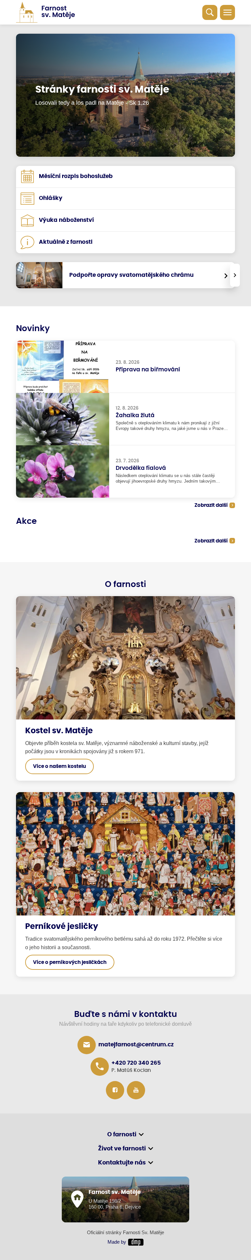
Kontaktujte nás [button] (122, 1163)
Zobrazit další (211, 505)
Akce (26, 521)
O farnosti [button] (121, 1135)
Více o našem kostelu (59, 766)
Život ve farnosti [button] (122, 1149)
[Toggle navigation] (227, 12)
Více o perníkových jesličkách (70, 962)
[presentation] (235, 275)
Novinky (33, 329)
